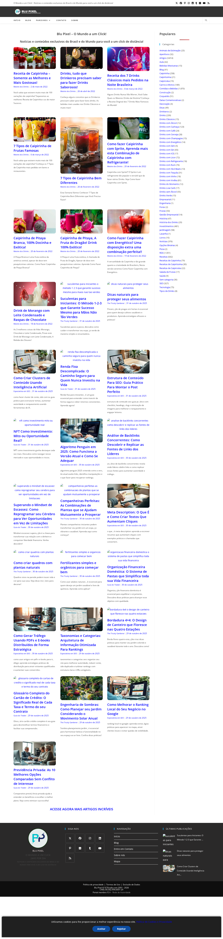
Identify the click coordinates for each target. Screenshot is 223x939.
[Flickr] (79, 848)
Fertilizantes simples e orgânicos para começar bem (79, 567)
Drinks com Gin (166, 149)
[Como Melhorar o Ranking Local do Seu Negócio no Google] (128, 698)
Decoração (164, 103)
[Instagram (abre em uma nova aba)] (189, 3)
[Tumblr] (89, 848)
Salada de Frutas (167, 271)
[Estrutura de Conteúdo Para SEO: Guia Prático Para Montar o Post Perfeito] (128, 371)
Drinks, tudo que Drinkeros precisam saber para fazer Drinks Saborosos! (81, 80)
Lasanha (163, 233)
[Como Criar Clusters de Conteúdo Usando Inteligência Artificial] (35, 371)
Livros (162, 237)
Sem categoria (166, 279)
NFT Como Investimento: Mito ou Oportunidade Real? (33, 436)
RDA (161, 252)
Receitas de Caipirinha (170, 260)
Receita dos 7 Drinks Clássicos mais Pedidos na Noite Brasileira (127, 80)
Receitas (163, 256)
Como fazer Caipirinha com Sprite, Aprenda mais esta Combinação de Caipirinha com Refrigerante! (127, 153)
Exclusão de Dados (131, 884)
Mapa (117, 861)
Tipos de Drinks (166, 291)
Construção (165, 92)
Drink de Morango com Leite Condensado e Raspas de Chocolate (32, 315)
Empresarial (165, 199)
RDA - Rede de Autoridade (118, 892)
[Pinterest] (69, 848)
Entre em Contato (123, 848)
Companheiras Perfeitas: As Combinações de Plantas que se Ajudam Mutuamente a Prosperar (80, 508)
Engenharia (164, 203)
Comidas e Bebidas (168, 88)
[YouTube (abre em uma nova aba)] (204, 3)
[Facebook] (79, 838)
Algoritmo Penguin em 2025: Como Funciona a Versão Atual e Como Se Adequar (79, 454)
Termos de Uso (113, 884)
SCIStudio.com (111, 887)
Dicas (162, 107)
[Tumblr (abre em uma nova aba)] (196, 3)
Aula (161, 61)
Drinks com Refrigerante (171, 161)
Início (117, 836)
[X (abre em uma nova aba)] (177, 3)
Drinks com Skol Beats (170, 168)
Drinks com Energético (170, 142)
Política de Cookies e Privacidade (154, 921)
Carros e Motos (166, 84)
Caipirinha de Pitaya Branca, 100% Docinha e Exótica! (32, 242)
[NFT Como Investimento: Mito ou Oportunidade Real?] (35, 424)
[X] (69, 838)
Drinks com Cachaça (169, 126)
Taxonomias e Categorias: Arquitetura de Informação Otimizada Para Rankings (80, 642)
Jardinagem (164, 229)
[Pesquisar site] (206, 20)
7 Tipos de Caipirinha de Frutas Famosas (32, 148)
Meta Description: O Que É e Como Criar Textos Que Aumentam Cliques (128, 517)
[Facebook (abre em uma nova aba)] (181, 3)
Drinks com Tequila (168, 172)
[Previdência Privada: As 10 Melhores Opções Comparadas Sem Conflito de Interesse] (35, 763)
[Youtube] (99, 848)
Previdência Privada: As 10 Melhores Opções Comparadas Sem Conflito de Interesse (34, 777)
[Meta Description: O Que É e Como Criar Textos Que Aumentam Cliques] (128, 505)
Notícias (163, 241)
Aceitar (101, 928)
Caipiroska (164, 81)
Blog (161, 69)
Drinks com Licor (167, 157)
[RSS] (69, 858)
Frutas (162, 210)
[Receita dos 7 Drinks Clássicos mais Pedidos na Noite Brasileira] (128, 69)
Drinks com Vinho (168, 176)
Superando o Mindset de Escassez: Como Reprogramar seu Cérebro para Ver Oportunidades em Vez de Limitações (34, 514)
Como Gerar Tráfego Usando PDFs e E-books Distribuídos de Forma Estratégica (32, 642)
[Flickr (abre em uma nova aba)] (200, 3)
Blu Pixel (98, 887)
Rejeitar (121, 928)
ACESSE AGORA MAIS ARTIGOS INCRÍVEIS (81, 809)
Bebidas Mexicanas (168, 65)
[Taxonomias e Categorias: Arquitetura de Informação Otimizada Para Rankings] (81, 629)
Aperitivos (164, 54)
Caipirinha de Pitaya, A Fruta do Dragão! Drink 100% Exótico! (78, 242)
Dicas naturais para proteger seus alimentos (126, 296)
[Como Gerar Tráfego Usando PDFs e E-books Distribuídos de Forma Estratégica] (35, 629)
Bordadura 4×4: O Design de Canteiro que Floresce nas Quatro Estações (127, 624)
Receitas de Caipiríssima (171, 264)
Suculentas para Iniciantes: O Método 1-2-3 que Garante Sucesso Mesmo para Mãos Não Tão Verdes (81, 307)
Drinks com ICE (166, 153)
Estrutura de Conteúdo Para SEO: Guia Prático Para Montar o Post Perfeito (125, 385)
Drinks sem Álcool (168, 191)
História (163, 218)
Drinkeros (164, 111)
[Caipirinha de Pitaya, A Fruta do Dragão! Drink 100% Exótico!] (81, 231)
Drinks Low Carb (167, 187)
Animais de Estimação (170, 50)
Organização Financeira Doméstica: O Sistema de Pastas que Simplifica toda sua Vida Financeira (128, 574)
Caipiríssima (165, 77)
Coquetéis (164, 96)
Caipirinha (164, 73)
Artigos (162, 58)
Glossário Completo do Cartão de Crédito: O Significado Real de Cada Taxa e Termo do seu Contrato (33, 702)
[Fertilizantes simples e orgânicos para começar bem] (81, 556)
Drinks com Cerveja (168, 134)
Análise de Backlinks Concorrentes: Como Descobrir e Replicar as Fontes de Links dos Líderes (125, 444)
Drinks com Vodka (168, 180)
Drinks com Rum (167, 164)
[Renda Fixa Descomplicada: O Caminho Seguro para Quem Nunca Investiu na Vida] (81, 360)
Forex (162, 207)
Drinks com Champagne (171, 138)
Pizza (161, 249)
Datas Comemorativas (170, 100)
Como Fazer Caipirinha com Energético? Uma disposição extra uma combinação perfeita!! (125, 245)
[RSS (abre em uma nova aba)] (208, 3)
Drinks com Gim (167, 145)
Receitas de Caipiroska (170, 268)
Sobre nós (119, 855)
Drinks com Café (167, 130)
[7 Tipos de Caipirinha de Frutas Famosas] (35, 139)
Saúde (162, 275)
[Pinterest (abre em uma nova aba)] (185, 3)
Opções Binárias (167, 245)
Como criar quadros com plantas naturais (33, 565)
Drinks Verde (165, 195)
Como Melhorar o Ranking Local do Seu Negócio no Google (128, 709)
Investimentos (166, 226)
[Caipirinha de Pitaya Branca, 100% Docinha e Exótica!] (35, 231)
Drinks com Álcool (168, 122)
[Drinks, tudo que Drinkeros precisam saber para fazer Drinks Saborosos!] (81, 66)
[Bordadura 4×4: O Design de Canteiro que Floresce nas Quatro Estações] (128, 613)
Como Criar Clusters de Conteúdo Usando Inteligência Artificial (32, 382)
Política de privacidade (93, 884)
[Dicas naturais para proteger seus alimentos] (128, 288)
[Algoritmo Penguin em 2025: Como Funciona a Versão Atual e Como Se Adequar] (81, 440)
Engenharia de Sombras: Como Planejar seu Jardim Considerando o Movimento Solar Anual (81, 711)
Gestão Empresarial (168, 214)
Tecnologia (164, 287)
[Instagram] (89, 838)
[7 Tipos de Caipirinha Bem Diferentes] (81, 171)
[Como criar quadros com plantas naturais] (35, 556)
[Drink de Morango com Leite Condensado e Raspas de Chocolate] (35, 304)
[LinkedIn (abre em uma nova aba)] (193, 3)
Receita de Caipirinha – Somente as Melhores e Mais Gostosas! (32, 78)
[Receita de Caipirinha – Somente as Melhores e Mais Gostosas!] (35, 66)
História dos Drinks (168, 222)
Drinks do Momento (169, 184)
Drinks (162, 115)
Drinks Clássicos (167, 119)
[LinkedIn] (99, 838)
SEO (161, 283)
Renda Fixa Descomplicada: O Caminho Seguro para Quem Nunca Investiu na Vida (80, 375)
